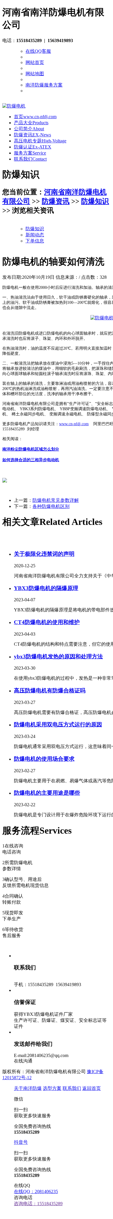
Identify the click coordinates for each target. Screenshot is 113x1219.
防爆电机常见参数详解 (55, 500)
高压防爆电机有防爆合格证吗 (49, 690)
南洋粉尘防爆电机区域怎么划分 (30, 449)
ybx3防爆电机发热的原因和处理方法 (58, 656)
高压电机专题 (40, 140)
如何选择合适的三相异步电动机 (30, 460)
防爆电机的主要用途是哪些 (47, 793)
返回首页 (91, 1088)
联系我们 (30, 159)
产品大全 (31, 122)
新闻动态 (34, 234)
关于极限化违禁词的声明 (44, 554)
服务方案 (30, 152)
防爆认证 (32, 146)
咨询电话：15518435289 (38, 1203)
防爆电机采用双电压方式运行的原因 (58, 724)
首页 (35, 116)
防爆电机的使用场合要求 (44, 759)
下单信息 (34, 240)
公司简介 (29, 128)
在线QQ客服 (38, 51)
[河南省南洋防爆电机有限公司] (13, 105)
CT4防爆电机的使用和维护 (47, 622)
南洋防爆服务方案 (44, 84)
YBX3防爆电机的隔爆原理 (46, 588)
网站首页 (34, 62)
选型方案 (52, 1088)
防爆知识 (95, 201)
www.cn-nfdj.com (74, 424)
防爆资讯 (32, 134)
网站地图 (34, 73)
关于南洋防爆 (28, 1088)
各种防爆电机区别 (51, 506)
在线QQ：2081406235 (36, 1191)
